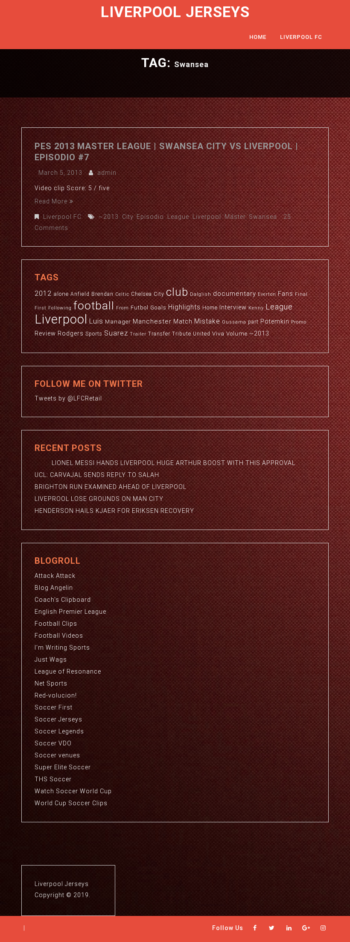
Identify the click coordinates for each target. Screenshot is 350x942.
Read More (51, 201)
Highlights (184, 307)
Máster (235, 216)
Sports (93, 334)
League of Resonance (68, 671)
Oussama (234, 322)
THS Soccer (53, 779)
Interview (233, 307)
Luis (96, 321)
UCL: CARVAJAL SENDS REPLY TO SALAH (97, 474)
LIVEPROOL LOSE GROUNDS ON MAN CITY (99, 498)
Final (301, 294)
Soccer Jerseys (58, 719)
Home (257, 37)
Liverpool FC (301, 37)
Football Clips (56, 623)
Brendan (102, 294)
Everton (267, 294)
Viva (218, 333)
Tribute (181, 334)
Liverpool (206, 216)
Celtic (122, 294)
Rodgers (71, 333)
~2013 (109, 216)
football (93, 305)
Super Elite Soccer (63, 767)
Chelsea (141, 294)
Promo (298, 322)
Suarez (116, 333)
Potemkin (274, 321)
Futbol (140, 307)
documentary (234, 293)
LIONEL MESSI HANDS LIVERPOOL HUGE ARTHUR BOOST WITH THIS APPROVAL (165, 462)
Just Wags (51, 659)
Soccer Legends (59, 731)
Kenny (256, 308)
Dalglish (200, 294)
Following (60, 308)
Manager (118, 321)
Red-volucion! (56, 695)
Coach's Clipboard (63, 599)
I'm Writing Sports (62, 647)
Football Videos (59, 635)
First (41, 308)
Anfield (80, 294)
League (178, 216)
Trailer (138, 334)
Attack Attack (55, 575)
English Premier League (70, 611)
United (201, 334)
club (177, 292)
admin (107, 172)
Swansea (263, 216)
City (127, 216)
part (253, 322)
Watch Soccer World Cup (73, 791)
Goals (158, 307)
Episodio (150, 216)
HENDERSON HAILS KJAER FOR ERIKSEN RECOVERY (114, 510)
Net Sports (51, 683)
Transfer (159, 334)
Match (182, 321)
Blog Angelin (54, 587)
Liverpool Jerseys (175, 12)
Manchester (152, 321)
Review (45, 333)
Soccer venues (57, 755)
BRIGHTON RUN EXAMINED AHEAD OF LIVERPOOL (111, 486)
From (122, 308)
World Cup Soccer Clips (71, 803)
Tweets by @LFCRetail (68, 398)
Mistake (207, 321)
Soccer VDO (53, 743)
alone (61, 294)
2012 (43, 293)
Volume (237, 333)
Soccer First (54, 707)
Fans (285, 293)
